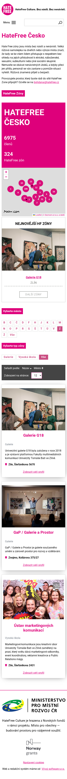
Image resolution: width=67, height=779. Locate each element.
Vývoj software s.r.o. (53, 768)
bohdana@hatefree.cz (46, 82)
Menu (6, 22)
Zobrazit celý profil (33, 471)
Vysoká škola (27, 357)
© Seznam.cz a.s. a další (54, 214)
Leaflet (38, 214)
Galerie (8, 357)
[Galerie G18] (33, 249)
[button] (10, 189)
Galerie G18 (33, 277)
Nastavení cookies (33, 762)
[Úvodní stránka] (33, 9)
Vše (12, 334)
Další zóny (33, 294)
